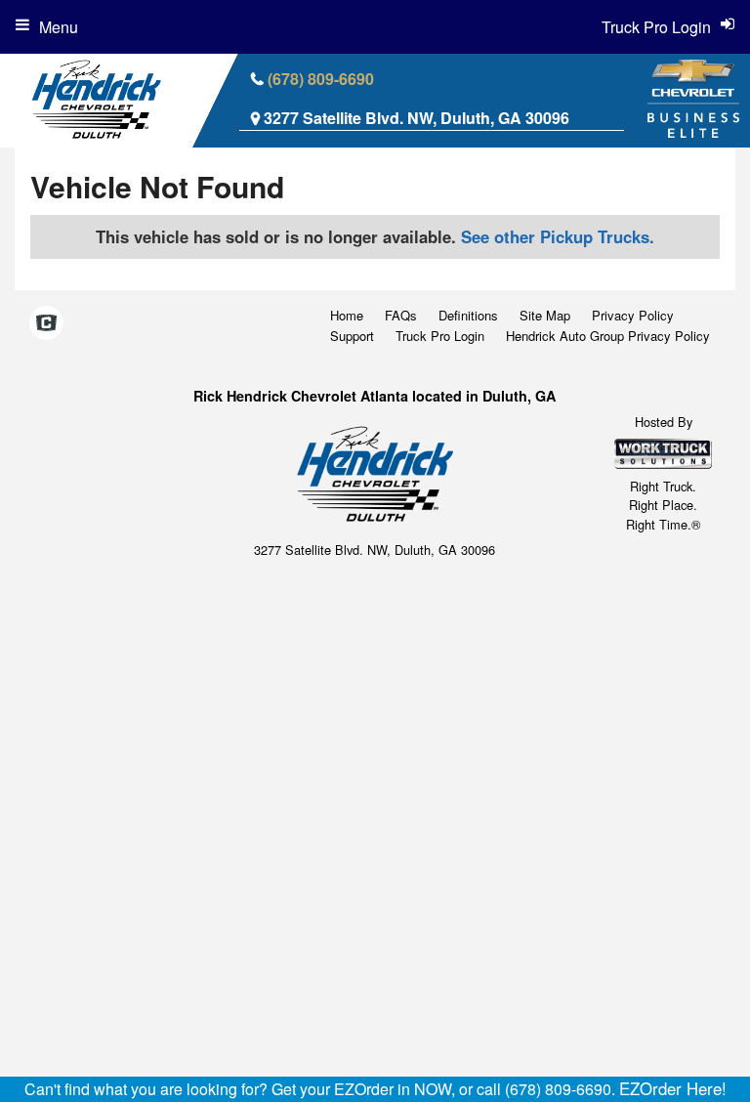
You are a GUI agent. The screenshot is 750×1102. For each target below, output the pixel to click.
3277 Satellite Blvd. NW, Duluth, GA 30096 (416, 117)
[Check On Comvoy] (46, 323)
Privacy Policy (633, 315)
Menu (58, 27)
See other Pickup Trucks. (557, 236)
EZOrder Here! (673, 1088)
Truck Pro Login (440, 335)
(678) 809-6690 (321, 78)
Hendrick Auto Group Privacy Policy (608, 335)
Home (346, 315)
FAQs (401, 315)
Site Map (545, 315)
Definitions (468, 315)
